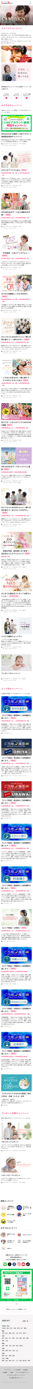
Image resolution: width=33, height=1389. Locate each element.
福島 (25, 1328)
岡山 (10, 1350)
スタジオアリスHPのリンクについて (16, 1375)
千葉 (17, 1333)
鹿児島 (24, 1360)
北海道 (3, 1328)
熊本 (13, 1360)
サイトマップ (7, 1369)
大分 (17, 1360)
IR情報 (11, 1372)
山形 (21, 1328)
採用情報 (5, 1372)
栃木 (6, 1333)
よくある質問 (17, 1369)
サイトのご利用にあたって (22, 1372)
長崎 (10, 1360)
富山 (6, 1338)
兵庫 (13, 1345)
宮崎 (20, 1360)
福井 (13, 1338)
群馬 (10, 1333)
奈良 (17, 1345)
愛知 (3, 1341)
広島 (13, 1350)
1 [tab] (14, 1303)
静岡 (27, 1338)
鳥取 (3, 1350)
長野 (20, 1338)
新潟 (3, 1338)
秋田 (18, 1328)
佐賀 (6, 1360)
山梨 (17, 1338)
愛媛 (10, 1355)
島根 (6, 1350)
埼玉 (13, 1333)
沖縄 (28, 1360)
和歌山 (21, 1345)
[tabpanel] (16, 1285)
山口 (17, 1350)
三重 (6, 1341)
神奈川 (24, 1333)
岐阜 (24, 1338)
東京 (20, 1333)
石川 (10, 1338)
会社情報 (25, 1369)
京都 (6, 1345)
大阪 (10, 1345)
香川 (6, 1355)
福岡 (3, 1360)
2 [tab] (16, 1303)
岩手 (11, 1328)
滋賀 (3, 1345)
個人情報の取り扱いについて (16, 1377)
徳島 (3, 1355)
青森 (8, 1328)
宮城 (14, 1328)
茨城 (3, 1333)
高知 (13, 1355)
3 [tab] (18, 1303)
